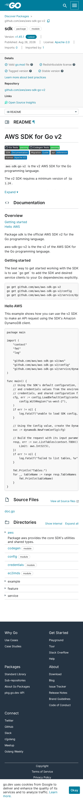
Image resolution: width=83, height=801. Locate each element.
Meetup (9, 745)
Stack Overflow (59, 652)
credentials (16, 565)
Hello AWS (12, 227)
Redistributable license (57, 64)
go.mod (20, 64)
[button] (6, 64)
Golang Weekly (14, 751)
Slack (8, 732)
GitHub (9, 726)
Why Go (11, 633)
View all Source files (62, 501)
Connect (12, 713)
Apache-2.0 (62, 42)
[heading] (16, 5)
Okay (74, 790)
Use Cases (11, 640)
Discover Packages (17, 16)
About (54, 667)
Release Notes (58, 692)
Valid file (19, 64)
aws (11, 532)
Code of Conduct (60, 705)
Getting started (16, 222)
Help (52, 658)
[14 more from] (5, 532)
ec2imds (14, 573)
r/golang (10, 739)
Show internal (53, 523)
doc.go (10, 511)
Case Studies (13, 646)
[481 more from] (5, 595)
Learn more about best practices (25, 77)
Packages (12, 667)
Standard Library (15, 674)
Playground (56, 640)
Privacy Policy (42, 777)
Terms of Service (42, 771)
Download (55, 674)
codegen (14, 548)
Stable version (51, 71)
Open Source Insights (22, 102)
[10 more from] (5, 588)
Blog (52, 680)
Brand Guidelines (59, 698)
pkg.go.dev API (14, 692)
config (12, 556)
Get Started (58, 633)
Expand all (71, 523)
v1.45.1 (15, 36)
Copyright (42, 766)
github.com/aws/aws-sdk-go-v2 (25, 20)
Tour (52, 646)
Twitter (9, 720)
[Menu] (41, 112)
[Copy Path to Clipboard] (48, 21)
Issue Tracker (57, 686)
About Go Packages (17, 686)
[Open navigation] (74, 5)
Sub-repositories (15, 680)
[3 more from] (5, 581)
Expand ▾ (11, 192)
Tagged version (18, 71)
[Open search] (65, 5)
